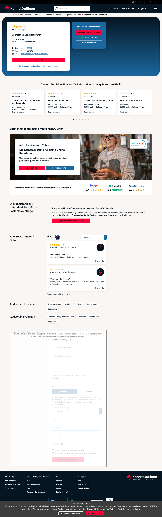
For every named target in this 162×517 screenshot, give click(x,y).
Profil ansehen (27, 112)
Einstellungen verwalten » (129, 509)
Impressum (82, 477)
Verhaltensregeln (33, 484)
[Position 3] (79, 119)
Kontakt (59, 488)
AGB (28, 481)
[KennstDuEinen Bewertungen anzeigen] (57, 237)
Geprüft (99, 261)
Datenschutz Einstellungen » (58, 339)
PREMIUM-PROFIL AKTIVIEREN (89, 32)
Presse (59, 481)
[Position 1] (73, 119)
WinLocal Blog (83, 484)
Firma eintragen (11, 488)
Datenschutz (32, 477)
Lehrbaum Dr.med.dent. (59, 100)
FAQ (28, 488)
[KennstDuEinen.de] (20, 8)
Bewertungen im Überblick (29, 66)
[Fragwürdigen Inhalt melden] (103, 261)
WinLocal (81, 481)
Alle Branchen (128, 8)
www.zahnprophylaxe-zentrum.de (34, 54)
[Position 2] (76, 119)
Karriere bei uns (84, 488)
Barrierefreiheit (62, 492)
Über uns (59, 477)
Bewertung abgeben (50, 66)
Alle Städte (113, 8)
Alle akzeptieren (95, 513)
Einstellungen (43, 477)
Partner (59, 484)
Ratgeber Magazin (12, 484)
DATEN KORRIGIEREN (89, 43)
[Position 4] (82, 119)
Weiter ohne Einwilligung (71, 513)
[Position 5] (85, 119)
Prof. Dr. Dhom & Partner (131, 100)
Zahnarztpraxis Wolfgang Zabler (98, 100)
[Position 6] (88, 119)
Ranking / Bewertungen (36, 492)
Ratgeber (142, 8)
